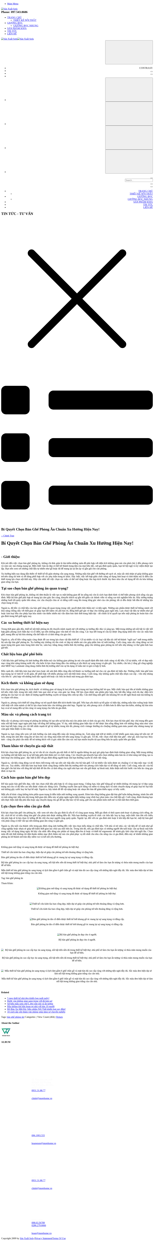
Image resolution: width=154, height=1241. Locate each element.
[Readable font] (129, 138)
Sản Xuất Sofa (27, 1238)
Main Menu (12, 3)
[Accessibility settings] (129, 52)
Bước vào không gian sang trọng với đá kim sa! (29, 1001)
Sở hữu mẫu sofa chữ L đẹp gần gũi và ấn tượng (30, 1003)
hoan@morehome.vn (42, 1233)
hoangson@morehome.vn (44, 1143)
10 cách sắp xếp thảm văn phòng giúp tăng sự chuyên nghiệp (36, 1012)
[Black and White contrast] (151, 74)
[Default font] (129, 162)
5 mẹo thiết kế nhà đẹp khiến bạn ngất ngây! (28, 998)
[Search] (151, 178)
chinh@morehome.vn (42, 1098)
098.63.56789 (38, 1222)
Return (59, 1017)
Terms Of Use (59, 1238)
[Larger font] (129, 90)
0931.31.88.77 (38, 1090)
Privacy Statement (43, 1238)
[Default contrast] (151, 71)
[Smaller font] (129, 114)
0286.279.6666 (39, 1225)
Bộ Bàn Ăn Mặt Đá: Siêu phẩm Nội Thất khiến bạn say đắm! (36, 1009)
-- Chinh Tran (7, 535)
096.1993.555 (38, 1135)
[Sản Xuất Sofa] (9, 9)
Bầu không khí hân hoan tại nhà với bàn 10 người (30, 1006)
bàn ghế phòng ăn (15, 1017)
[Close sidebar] (151, 186)
